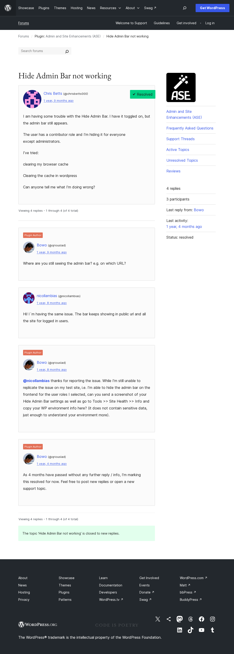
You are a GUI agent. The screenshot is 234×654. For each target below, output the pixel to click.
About (22, 578)
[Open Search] (184, 8)
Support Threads (180, 139)
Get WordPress (212, 8)
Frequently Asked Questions (189, 128)
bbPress (188, 592)
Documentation (110, 585)
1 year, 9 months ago (59, 100)
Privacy (23, 599)
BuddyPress (191, 599)
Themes (65, 585)
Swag (145, 599)
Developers (108, 592)
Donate (146, 592)
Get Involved (149, 578)
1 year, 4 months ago (52, 463)
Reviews (173, 171)
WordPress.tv (111, 599)
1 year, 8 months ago (52, 303)
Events (144, 585)
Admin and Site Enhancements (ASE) (73, 36)
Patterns (65, 599)
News (22, 585)
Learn (103, 578)
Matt (185, 585)
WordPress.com (193, 578)
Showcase (66, 578)
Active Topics (177, 149)
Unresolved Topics (182, 160)
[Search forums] (67, 51)
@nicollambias (36, 380)
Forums (23, 23)
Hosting (24, 592)
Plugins (64, 592)
